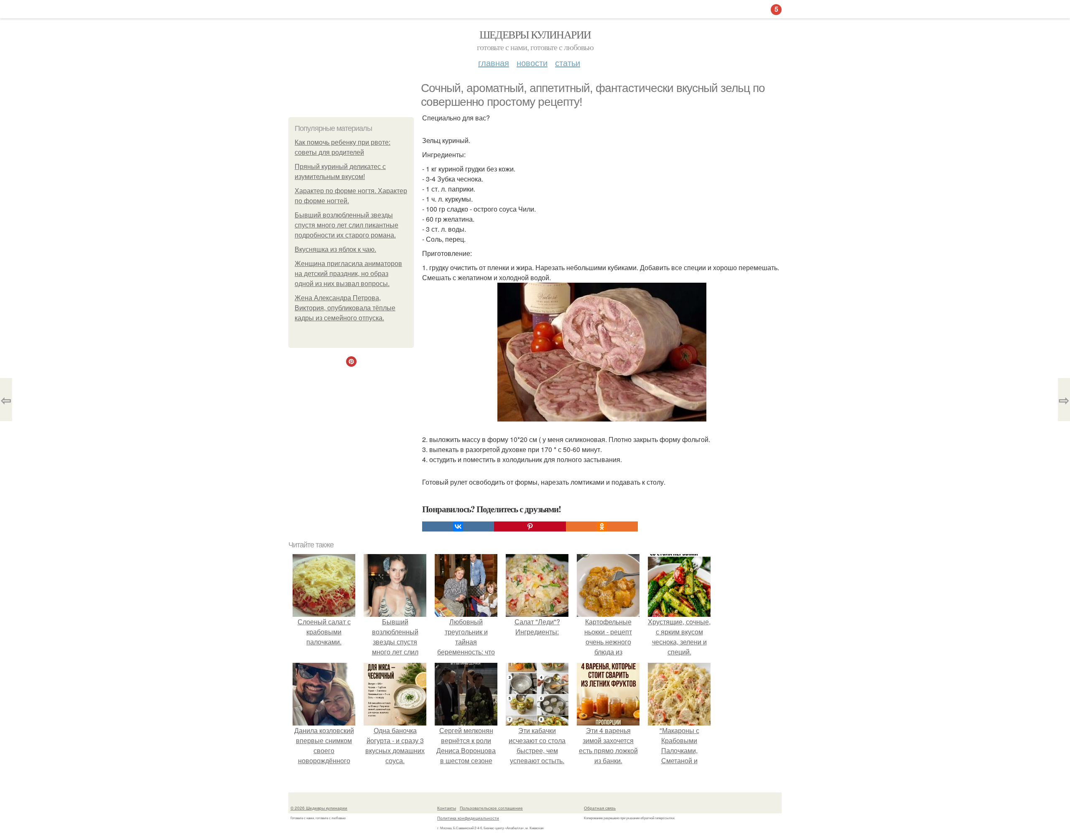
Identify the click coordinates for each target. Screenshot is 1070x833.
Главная (493, 62)
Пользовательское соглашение (491, 808)
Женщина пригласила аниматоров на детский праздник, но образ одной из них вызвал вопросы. (348, 273)
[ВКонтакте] (458, 526)
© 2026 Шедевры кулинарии (318, 808)
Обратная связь (600, 808)
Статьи (567, 62)
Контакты (446, 808)
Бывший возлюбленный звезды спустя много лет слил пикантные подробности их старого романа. (346, 225)
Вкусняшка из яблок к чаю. (335, 249)
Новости (532, 62)
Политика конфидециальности (468, 818)
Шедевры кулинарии (535, 34)
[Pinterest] (530, 526)
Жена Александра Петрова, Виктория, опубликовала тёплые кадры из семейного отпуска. (345, 308)
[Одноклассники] (602, 526)
